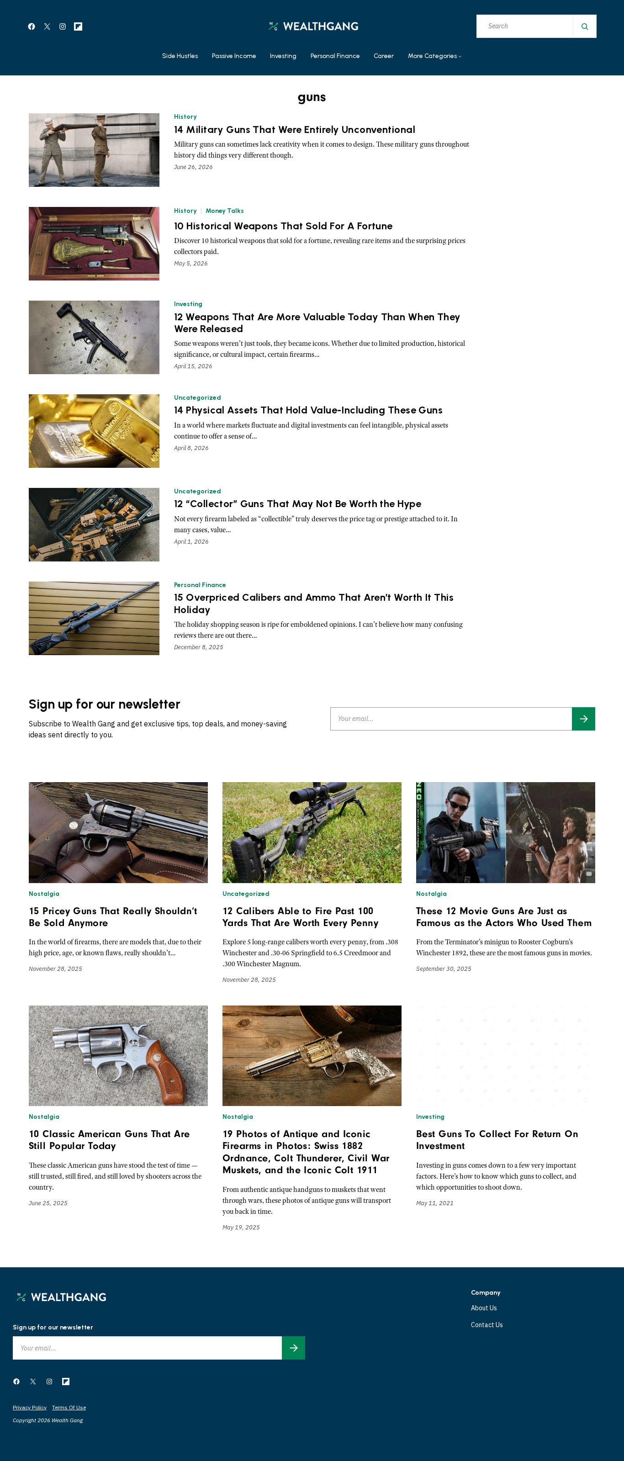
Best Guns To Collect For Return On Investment (497, 1140)
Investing (188, 304)
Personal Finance (200, 585)
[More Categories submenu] (460, 56)
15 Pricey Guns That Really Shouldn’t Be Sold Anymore (113, 917)
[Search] (584, 26)
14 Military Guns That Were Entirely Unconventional (294, 130)
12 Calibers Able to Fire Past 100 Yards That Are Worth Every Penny (300, 917)
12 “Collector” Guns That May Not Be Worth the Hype (297, 504)
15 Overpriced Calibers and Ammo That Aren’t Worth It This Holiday (314, 603)
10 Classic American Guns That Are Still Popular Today (109, 1140)
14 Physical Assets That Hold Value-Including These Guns (308, 410)
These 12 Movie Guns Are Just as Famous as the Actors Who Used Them (504, 917)
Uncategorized (197, 398)
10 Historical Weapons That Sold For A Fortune (283, 226)
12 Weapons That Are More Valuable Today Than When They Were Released (317, 323)
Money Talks (225, 211)
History (185, 117)
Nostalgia (44, 894)
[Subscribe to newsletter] (583, 718)
